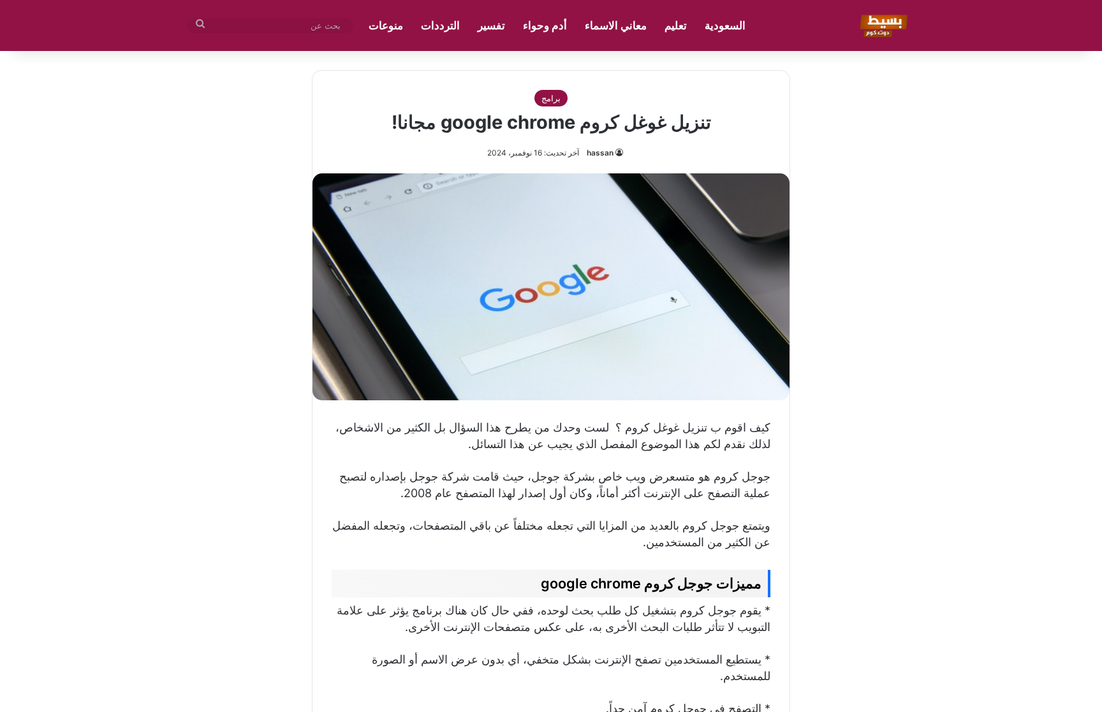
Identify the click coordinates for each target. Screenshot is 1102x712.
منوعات (386, 25)
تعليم (676, 25)
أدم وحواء (545, 25)
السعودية (725, 25)
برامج (551, 98)
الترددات (440, 25)
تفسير (491, 25)
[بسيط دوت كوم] (882, 25)
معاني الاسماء (616, 25)
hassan (600, 152)
